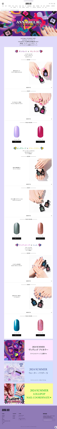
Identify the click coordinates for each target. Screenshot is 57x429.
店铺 (45, 7)
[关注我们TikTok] (19, 419)
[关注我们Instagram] (19, 416)
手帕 (11, 7)
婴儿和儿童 (34, 7)
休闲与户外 (27, 7)
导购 (2, 418)
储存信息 (3, 416)
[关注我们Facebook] (20, 416)
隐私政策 (3, 419)
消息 (2, 423)
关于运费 (3, 422)
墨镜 (20, 7)
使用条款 (14, 416)
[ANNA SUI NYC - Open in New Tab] (3, 4)
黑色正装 (23, 7)
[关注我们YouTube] (20, 419)
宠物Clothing (39, 7)
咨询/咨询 (3, 415)
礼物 (43, 7)
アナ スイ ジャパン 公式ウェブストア (5, 10)
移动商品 (14, 7)
